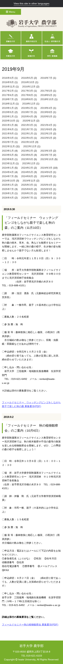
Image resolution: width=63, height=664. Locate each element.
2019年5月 (8, 112)
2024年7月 (8, 176)
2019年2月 (27, 108)
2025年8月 (27, 189)
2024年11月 (29, 180)
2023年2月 (27, 150)
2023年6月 (27, 154)
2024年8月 (27, 176)
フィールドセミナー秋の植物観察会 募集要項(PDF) (30, 624)
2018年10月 (47, 99)
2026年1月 (8, 193)
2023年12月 (29, 163)
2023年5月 (8, 154)
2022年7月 (8, 142)
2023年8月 (8, 159)
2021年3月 (27, 125)
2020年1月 (8, 116)
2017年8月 (27, 95)
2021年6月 (8, 129)
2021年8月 (46, 129)
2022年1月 (27, 133)
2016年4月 (8, 77)
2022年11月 (8, 146)
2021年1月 (8, 125)
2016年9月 (8, 82)
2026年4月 (8, 197)
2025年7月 (8, 189)
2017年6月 (8, 95)
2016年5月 (27, 77)
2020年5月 (46, 116)
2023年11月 (8, 163)
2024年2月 (27, 167)
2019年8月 (46, 112)
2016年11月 (8, 86)
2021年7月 (27, 129)
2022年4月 (27, 137)
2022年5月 (46, 137)
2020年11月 (29, 120)
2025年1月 (8, 184)
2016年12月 (29, 86)
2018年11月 (8, 103)
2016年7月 (46, 77)
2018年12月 (29, 103)
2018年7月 (8, 99)
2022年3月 (8, 137)
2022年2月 (46, 133)
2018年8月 (27, 99)
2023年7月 (46, 154)
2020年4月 (27, 116)
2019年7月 (27, 112)
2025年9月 (46, 189)
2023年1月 (8, 150)
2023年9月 (27, 159)
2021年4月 (46, 125)
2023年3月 (46, 150)
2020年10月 (8, 120)
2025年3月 (27, 184)
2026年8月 (46, 197)
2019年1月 (8, 108)
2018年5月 (46, 95)
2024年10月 (8, 180)
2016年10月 (27, 82)
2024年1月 (8, 167)
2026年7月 (27, 197)
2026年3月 (46, 193)
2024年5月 (27, 172)
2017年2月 (8, 90)
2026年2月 (27, 193)
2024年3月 (46, 167)
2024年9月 (46, 176)
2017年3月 (27, 90)
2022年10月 (27, 142)
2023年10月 (47, 159)
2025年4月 (46, 184)
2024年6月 (46, 172)
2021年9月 (8, 133)
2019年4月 (46, 108)
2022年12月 (30, 146)
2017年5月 (46, 90)
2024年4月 (8, 172)
